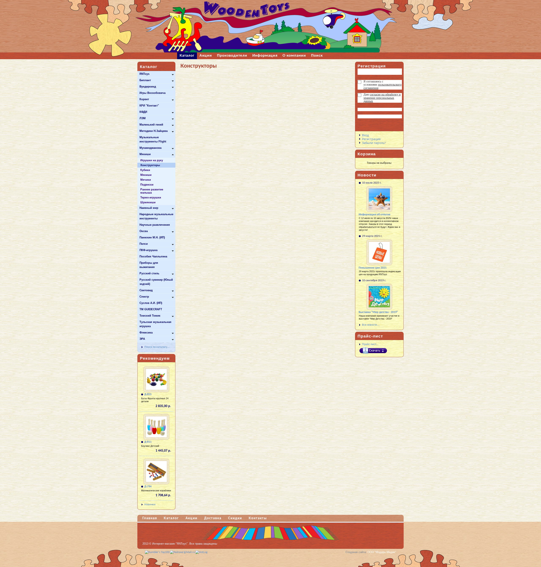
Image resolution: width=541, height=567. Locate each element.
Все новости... (371, 325)
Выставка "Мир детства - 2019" (378, 312)
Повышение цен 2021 (373, 267)
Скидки (235, 518)
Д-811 (148, 442)
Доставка (212, 518)
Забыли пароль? (374, 143)
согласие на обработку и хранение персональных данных (382, 98)
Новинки (150, 504)
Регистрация (371, 139)
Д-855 (148, 394)
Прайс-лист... (370, 344)
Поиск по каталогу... (157, 347)
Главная (149, 518)
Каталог (171, 518)
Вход (365, 135)
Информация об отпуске (374, 214)
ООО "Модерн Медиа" (381, 552)
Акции (191, 518)
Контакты (258, 518)
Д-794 (148, 486)
